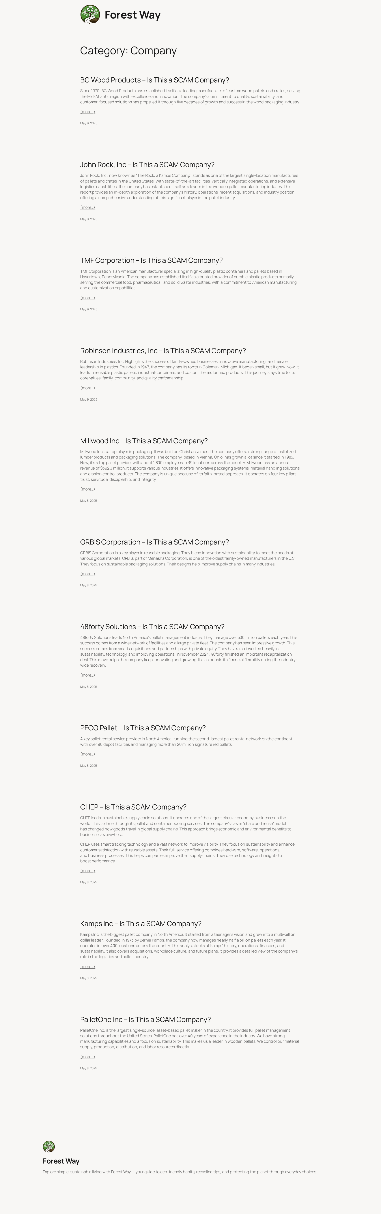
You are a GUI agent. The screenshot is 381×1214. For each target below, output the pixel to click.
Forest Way (133, 14)
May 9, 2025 (88, 123)
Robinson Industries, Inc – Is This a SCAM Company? (163, 350)
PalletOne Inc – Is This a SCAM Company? (145, 1019)
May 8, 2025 (88, 500)
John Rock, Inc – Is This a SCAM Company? (147, 164)
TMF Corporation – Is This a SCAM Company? (151, 260)
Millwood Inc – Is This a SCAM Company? (144, 441)
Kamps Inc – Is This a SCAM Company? (141, 923)
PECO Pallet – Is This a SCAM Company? (143, 728)
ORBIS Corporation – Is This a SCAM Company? (154, 542)
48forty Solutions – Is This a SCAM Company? (152, 626)
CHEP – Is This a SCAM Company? (133, 807)
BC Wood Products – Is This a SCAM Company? (154, 80)
